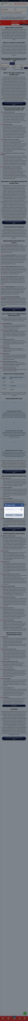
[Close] (22, 505)
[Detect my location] (21, 509)
